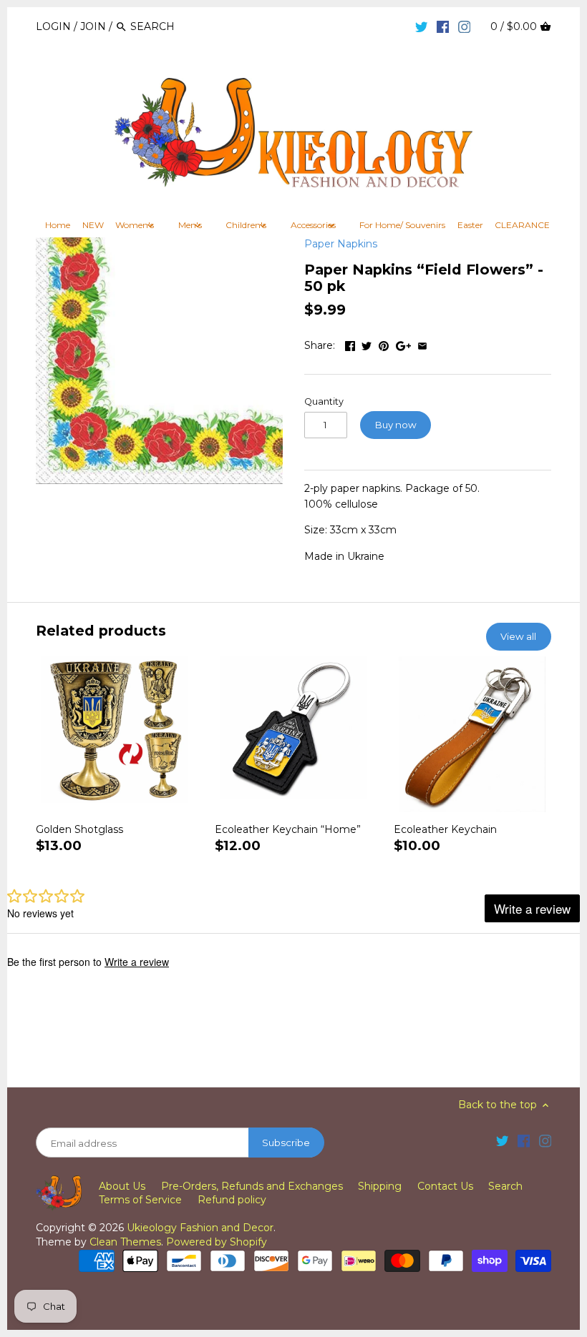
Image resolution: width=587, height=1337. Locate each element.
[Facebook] (443, 25)
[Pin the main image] (384, 343)
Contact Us (445, 1186)
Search (505, 1186)
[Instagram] (464, 25)
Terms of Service (140, 1199)
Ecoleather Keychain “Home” (288, 829)
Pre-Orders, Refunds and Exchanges (252, 1186)
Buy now (396, 424)
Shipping (380, 1186)
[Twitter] (421, 25)
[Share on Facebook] (350, 343)
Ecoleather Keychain (445, 829)
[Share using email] (422, 343)
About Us (122, 1186)
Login (53, 26)
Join (93, 26)
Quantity (324, 401)
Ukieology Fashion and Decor (200, 1227)
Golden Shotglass (79, 829)
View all (518, 636)
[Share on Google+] (403, 343)
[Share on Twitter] (367, 343)
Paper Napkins (340, 243)
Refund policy (232, 1199)
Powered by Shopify (216, 1241)
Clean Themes (125, 1241)
